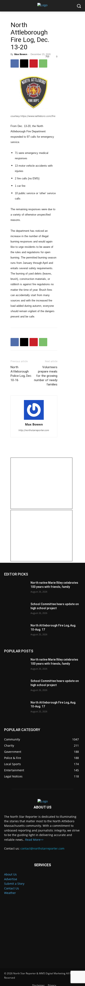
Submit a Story (14, 884)
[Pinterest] (34, 63)
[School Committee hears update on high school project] (15, 610)
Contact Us (11, 888)
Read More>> (34, 840)
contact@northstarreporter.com (42, 848)
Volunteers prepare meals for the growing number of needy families (45, 375)
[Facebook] (15, 63)
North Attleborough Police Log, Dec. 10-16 (21, 373)
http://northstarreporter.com (34, 430)
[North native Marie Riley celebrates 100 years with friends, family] (15, 589)
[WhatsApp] (43, 63)
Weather (10, 893)
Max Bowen (20, 54)
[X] (24, 63)
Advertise (10, 879)
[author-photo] (34, 410)
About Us (10, 874)
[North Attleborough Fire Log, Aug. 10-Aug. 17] (15, 632)
